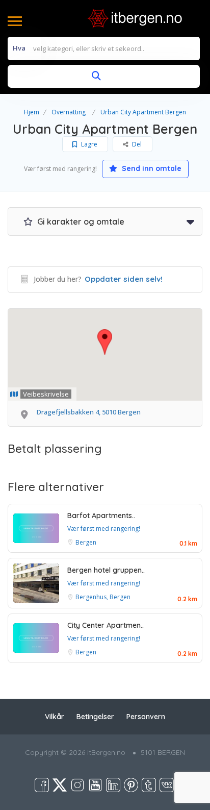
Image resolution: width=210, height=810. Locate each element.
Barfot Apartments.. (101, 515)
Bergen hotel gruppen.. (106, 570)
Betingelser (95, 716)
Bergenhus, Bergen (102, 597)
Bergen (85, 542)
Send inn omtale (150, 168)
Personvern (145, 716)
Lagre (88, 144)
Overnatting (68, 112)
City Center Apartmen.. (105, 625)
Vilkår (54, 716)
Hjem (31, 112)
